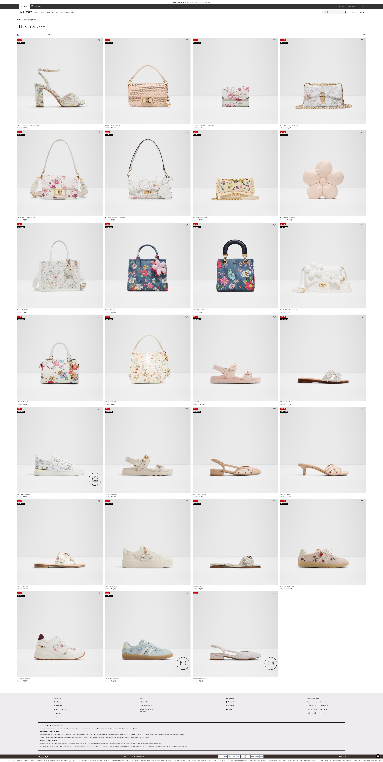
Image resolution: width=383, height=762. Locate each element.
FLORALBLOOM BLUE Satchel (112, 310)
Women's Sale (311, 706)
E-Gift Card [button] (69, 12)
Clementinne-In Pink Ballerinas (200, 678)
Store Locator (58, 706)
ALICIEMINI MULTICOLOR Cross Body (289, 125)
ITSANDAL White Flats (286, 402)
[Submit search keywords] (345, 12)
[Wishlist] (99, 40)
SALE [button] (62, 12)
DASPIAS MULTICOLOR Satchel (24, 310)
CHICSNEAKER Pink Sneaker (287, 586)
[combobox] (334, 12)
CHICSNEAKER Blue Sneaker (112, 678)
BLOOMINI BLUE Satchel (199, 310)
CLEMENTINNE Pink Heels (199, 494)
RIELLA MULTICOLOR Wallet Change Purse (203, 125)
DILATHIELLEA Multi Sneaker (24, 494)
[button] (364, 6)
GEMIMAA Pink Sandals (199, 402)
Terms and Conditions (60, 709)
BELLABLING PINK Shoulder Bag (113, 125)
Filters (21, 35)
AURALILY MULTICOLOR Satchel (112, 402)
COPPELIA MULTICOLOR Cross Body (26, 217)
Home (19, 19)
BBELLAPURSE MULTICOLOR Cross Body (115, 217)
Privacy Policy (342, 757)
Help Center (57, 702)
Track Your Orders (146, 706)
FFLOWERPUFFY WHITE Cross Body (289, 310)
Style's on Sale (311, 713)
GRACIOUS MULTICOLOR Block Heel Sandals (28, 125)
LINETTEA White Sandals (111, 494)
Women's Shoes (312, 702)
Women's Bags (312, 709)
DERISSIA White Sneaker (111, 586)
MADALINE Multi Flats (22, 586)
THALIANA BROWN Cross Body (201, 217)
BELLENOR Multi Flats (198, 586)
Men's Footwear (324, 702)
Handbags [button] (50, 12)
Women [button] (42, 12)
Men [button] (36, 12)
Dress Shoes (323, 709)
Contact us (57, 717)
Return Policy (58, 713)
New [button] (57, 12)
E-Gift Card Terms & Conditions (146, 710)
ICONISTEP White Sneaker (23, 678)
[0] (352, 12)
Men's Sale (323, 713)
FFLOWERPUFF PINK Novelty (287, 217)
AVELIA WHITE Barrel (22, 402)
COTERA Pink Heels (285, 494)
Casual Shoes (324, 706)
